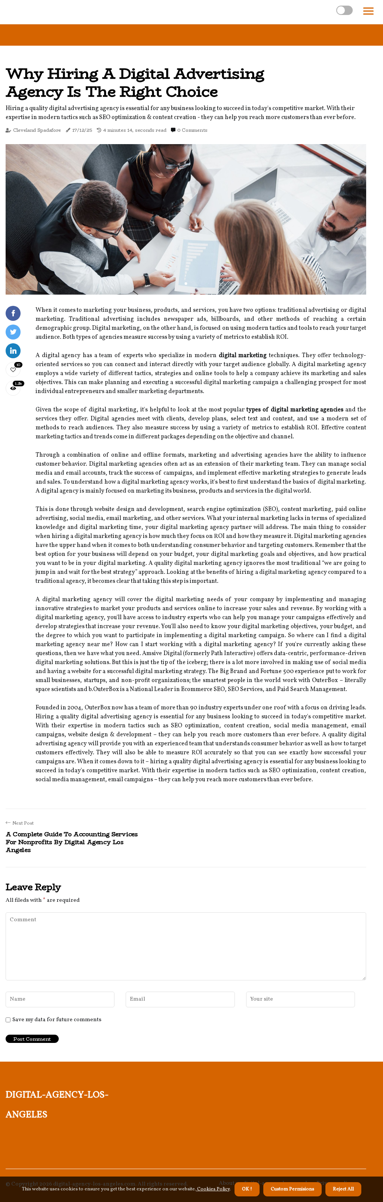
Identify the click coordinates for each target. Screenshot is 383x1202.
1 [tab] (186, 283)
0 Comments (192, 130)
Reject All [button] (343, 1189)
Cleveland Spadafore (37, 130)
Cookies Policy (213, 1189)
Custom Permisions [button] (292, 1189)
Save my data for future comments (56, 1020)
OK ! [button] (247, 1189)
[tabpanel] (186, 219)
